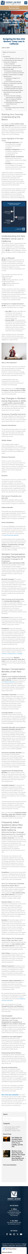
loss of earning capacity (11, 535)
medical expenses (8, 682)
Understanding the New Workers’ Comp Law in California (13, 61)
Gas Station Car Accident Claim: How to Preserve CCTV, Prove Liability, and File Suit (17, 1142)
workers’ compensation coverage (12, 653)
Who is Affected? (10, 63)
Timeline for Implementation (13, 65)
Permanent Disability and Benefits (15, 72)
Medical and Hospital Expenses (14, 86)
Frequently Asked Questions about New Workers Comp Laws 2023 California (13, 92)
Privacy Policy (11, 1245)
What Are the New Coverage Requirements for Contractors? (14, 96)
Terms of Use (19, 1245)
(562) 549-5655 (14, 8)
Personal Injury (10, 1127)
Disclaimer (5, 1245)
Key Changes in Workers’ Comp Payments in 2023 (12, 68)
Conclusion (6, 105)
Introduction (6, 56)
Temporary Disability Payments (14, 71)
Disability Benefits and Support (14, 88)
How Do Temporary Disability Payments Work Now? (13, 99)
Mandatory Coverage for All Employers (13, 79)
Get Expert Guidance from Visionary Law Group (15, 108)
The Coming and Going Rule (13, 81)
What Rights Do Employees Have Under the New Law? (14, 103)
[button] (25, 2)
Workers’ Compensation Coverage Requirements (13, 75)
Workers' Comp (10, 1130)
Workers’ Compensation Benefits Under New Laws (13, 84)
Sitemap (24, 1243)
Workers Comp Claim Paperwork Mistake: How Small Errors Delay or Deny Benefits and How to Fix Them (18, 1155)
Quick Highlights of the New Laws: (15, 58)
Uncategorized (10, 1129)
